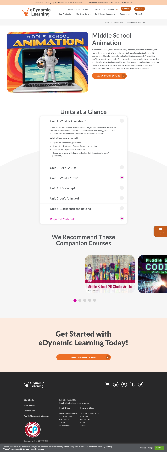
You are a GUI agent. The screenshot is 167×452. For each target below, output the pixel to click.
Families (126, 9)
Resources (125, 14)
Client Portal (29, 400)
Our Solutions (82, 14)
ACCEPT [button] (159, 448)
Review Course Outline (108, 76)
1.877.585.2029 (99, 9)
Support (87, 9)
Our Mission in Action (104, 14)
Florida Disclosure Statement (36, 416)
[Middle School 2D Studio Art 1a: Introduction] (110, 274)
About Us (139, 14)
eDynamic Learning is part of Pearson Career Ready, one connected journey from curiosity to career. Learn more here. (83, 2)
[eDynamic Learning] (39, 12)
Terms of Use (29, 411)
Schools (140, 9)
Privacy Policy (29, 405)
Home (107, 22)
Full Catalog (74, 9)
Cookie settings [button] (146, 448)
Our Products (65, 14)
